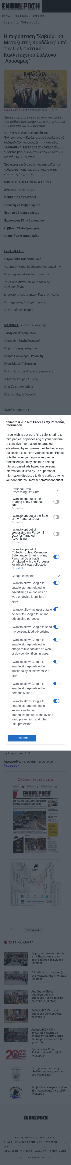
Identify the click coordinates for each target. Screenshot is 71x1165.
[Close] (63, 422)
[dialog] (35, 582)
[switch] (56, 502)
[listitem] (35, 491)
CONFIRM (22, 738)
